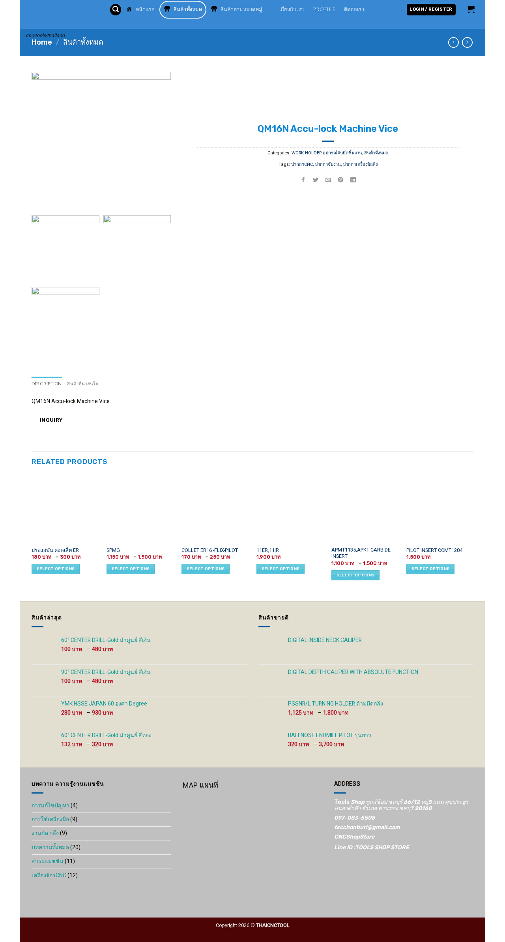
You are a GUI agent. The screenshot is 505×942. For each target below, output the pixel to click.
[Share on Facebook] (303, 180)
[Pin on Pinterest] (341, 180)
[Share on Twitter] (316, 180)
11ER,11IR (267, 550)
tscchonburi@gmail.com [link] (367, 827)
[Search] (115, 9)
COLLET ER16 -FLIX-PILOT (209, 550)
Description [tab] (47, 384)
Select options (56, 569)
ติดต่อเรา (354, 9)
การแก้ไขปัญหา (50, 805)
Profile (324, 9)
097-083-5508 (354, 817)
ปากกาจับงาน (328, 164)
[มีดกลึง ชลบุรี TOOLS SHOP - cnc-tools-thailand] (62, 14)
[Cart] (470, 9)
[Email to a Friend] (328, 180)
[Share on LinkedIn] (353, 180)
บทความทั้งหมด (50, 847)
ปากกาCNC (302, 164)
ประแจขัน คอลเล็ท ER (55, 550)
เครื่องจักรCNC (49, 875)
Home (42, 42)
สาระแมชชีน (48, 861)
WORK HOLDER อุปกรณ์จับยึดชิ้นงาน (327, 153)
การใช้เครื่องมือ (50, 819)
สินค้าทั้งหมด (83, 42)
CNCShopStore (354, 836)
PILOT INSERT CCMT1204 (434, 550)
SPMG (113, 550)
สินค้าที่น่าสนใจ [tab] (82, 384)
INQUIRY (50, 420)
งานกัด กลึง (45, 833)
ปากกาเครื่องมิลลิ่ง (360, 164)
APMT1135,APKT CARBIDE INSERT (361, 553)
